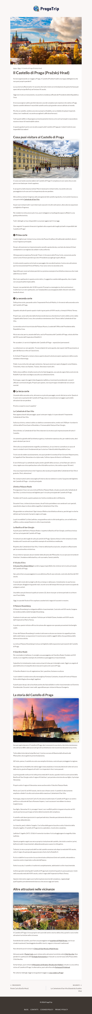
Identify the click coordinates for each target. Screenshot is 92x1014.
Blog (26, 1010)
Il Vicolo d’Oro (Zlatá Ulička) (23, 566)
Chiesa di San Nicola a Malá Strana (46, 949)
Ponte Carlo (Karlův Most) (19, 986)
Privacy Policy (61, 1010)
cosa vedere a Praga (56, 973)
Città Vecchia (69, 954)
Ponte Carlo (29, 954)
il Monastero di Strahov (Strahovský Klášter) (47, 965)
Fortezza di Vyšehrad (62, 967)
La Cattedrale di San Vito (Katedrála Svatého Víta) (66, 988)
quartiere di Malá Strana (58, 941)
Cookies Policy (46, 1010)
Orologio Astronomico (39, 957)
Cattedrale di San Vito (31, 199)
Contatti (34, 1010)
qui (58, 221)
